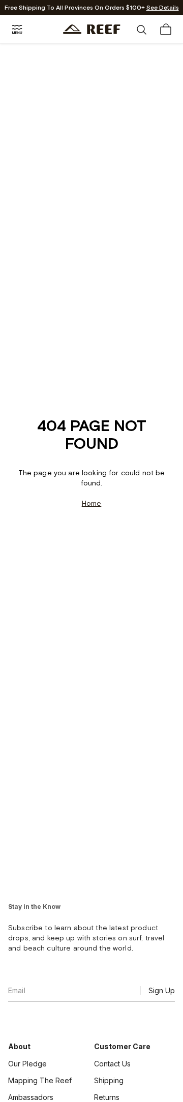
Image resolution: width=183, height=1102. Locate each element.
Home (92, 503)
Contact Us (112, 1063)
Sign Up (161, 990)
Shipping (109, 1080)
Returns (106, 1097)
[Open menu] (17, 29)
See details (162, 8)
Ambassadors (30, 1097)
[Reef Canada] (91, 29)
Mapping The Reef (40, 1080)
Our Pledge (27, 1063)
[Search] (141, 29)
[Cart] (166, 29)
